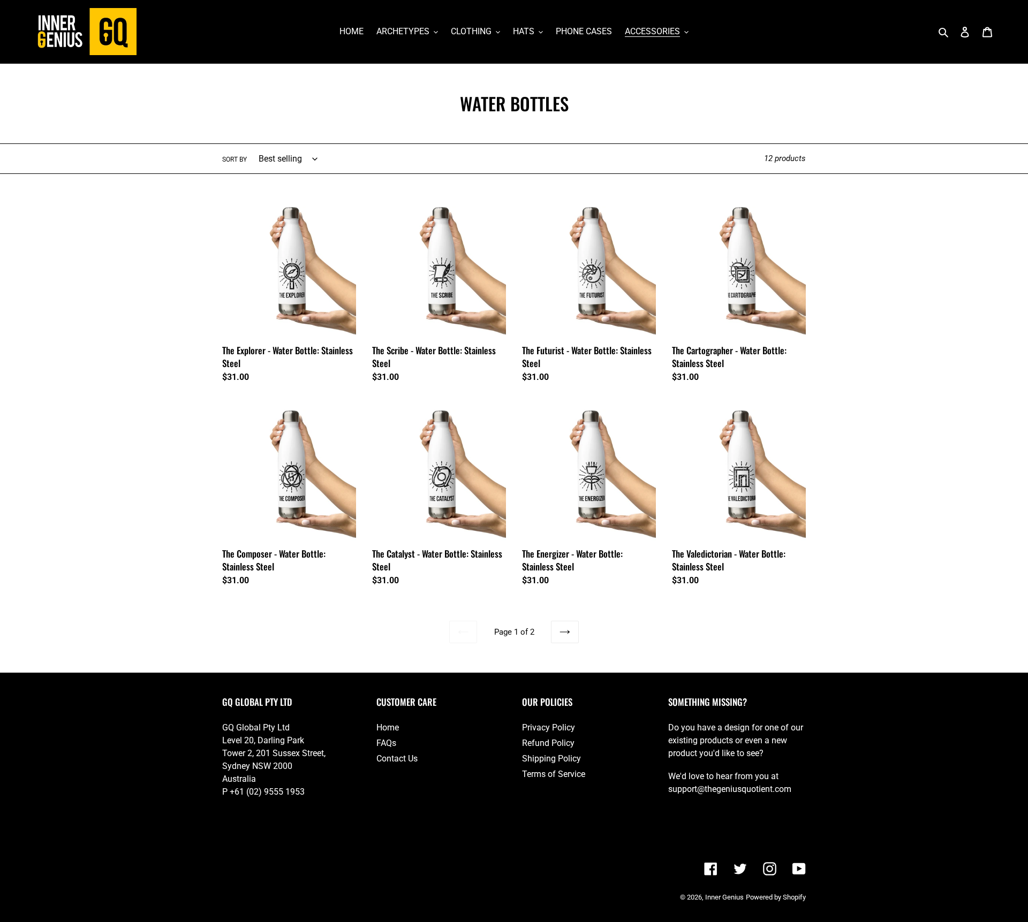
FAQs (386, 743)
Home (387, 727)
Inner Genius (724, 897)
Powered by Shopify (776, 897)
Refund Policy (548, 743)
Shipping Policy (551, 758)
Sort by (234, 159)
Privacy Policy (548, 727)
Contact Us (397, 758)
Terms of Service (553, 774)
